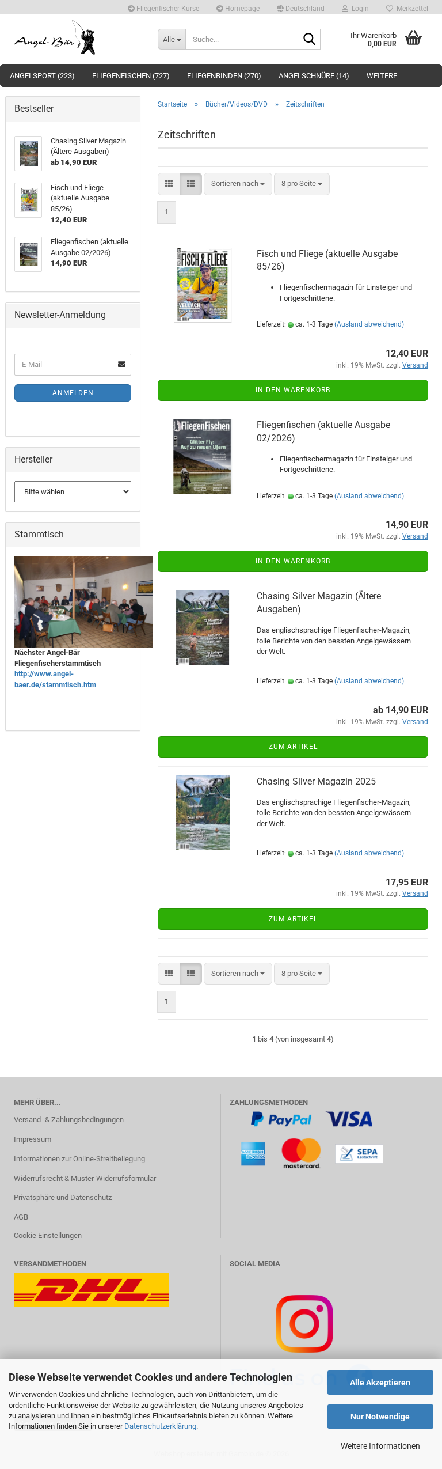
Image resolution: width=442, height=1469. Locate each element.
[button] (300, 7)
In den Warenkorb (293, 390)
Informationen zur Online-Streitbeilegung (79, 1158)
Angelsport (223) (42, 75)
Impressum (32, 1139)
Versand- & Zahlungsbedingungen (69, 1119)
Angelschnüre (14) (314, 75)
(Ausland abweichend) (369, 324)
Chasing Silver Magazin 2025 (316, 781)
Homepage (241, 9)
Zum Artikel (293, 747)
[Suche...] (310, 39)
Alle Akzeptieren (380, 1382)
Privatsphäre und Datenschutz (63, 1197)
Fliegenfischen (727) (131, 75)
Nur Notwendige (380, 1416)
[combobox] (238, 184)
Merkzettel (410, 9)
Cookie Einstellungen (48, 1235)
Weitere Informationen (380, 1446)
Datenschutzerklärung (160, 1426)
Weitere (382, 75)
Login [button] (358, 9)
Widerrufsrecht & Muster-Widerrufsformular (85, 1178)
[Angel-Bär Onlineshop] (77, 37)
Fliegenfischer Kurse (167, 9)
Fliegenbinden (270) (224, 75)
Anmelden (73, 393)
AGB (21, 1217)
